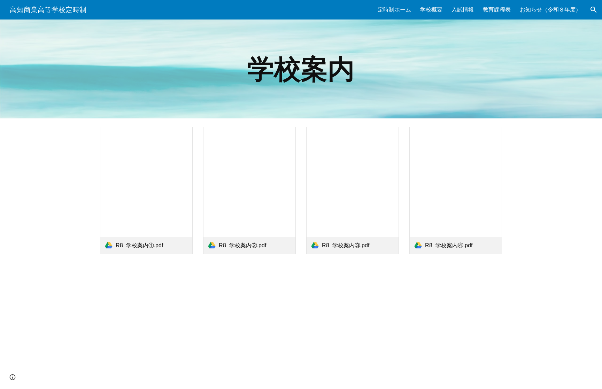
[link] (146, 190)
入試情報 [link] (463, 9)
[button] (593, 9)
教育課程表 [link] (497, 9)
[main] (301, 69)
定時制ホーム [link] (394, 9)
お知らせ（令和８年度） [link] (550, 9)
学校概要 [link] (431, 9)
